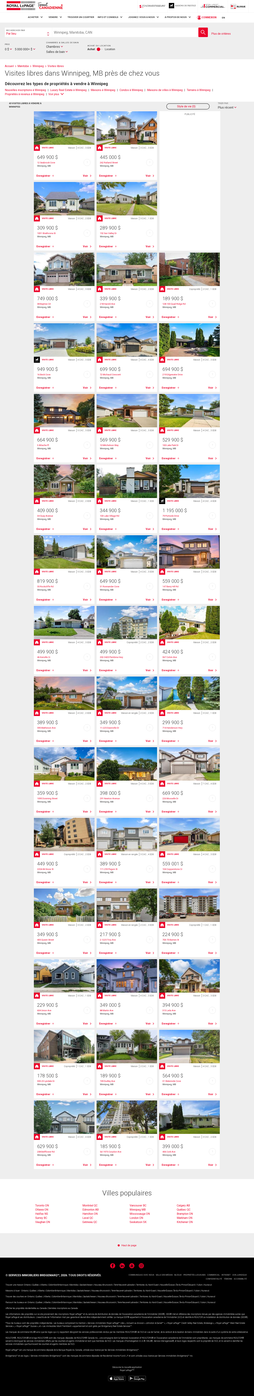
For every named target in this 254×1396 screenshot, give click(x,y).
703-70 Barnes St (170, 939)
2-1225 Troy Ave (108, 939)
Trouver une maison (14, 1285)
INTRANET (226, 1275)
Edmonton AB (90, 1209)
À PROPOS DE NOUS (176, 17)
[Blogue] (238, 6)
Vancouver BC (138, 1205)
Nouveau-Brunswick (103, 1285)
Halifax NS (41, 1213)
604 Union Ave (44, 1010)
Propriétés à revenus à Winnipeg (24, 94)
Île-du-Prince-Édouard (185, 1285)
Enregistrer (43, 175)
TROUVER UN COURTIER (81, 17)
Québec (35, 1285)
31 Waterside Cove (171, 1081)
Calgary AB (183, 1205)
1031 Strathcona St (46, 233)
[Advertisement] (190, 170)
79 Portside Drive (170, 516)
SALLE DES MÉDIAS (164, 1275)
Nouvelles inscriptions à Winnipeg (25, 90)
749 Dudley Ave (107, 1081)
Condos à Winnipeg (131, 90)
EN (223, 17)
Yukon (199, 1285)
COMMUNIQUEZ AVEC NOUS (141, 1275)
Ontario (27, 1285)
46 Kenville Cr (43, 657)
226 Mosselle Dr (170, 798)
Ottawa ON (41, 1209)
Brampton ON (185, 1213)
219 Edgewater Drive (172, 374)
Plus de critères (221, 33)
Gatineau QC (89, 1222)
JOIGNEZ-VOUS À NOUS (141, 17)
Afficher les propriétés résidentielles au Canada (26, 1308)
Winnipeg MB (138, 1209)
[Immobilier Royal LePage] (35, 6)
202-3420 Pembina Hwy (111, 657)
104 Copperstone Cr (172, 869)
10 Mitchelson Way (109, 445)
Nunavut (208, 1285)
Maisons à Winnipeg (103, 90)
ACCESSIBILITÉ (240, 1279)
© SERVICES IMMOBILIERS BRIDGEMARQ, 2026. (37, 1275)
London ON (136, 1218)
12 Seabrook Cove (46, 162)
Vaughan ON (42, 1222)
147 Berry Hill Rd (170, 586)
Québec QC (183, 1209)
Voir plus (53, 94)
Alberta (43, 1285)
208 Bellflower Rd (46, 1151)
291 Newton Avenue (110, 798)
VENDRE (53, 17)
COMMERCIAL (213, 1275)
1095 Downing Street (47, 798)
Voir (85, 175)
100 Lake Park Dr (170, 445)
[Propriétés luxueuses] (182, 6)
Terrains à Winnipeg (198, 90)
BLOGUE (178, 1275)
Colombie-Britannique (58, 1285)
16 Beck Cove (43, 374)
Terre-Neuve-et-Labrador (124, 1285)
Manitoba (73, 1285)
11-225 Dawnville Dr (109, 728)
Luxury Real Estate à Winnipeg (68, 90)
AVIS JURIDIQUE (239, 1275)
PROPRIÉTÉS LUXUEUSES (194, 1275)
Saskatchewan (86, 1285)
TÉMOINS (228, 1279)
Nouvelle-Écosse (167, 1285)
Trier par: (223, 103)
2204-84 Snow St (45, 869)
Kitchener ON (185, 1222)
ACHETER (33, 17)
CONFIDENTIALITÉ (214, 1279)
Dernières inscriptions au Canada (63, 1308)
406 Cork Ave (168, 1151)
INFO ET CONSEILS (108, 17)
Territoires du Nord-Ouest (147, 1285)
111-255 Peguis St (108, 869)
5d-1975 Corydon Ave (110, 1151)
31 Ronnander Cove (109, 586)
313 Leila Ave (169, 1010)
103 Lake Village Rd (109, 516)
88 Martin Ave (106, 1010)
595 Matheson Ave (46, 728)
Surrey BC (41, 1218)
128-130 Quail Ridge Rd (174, 304)
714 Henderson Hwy (172, 728)
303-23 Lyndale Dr (46, 1081)
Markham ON (184, 1218)
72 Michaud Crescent (110, 374)
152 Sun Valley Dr (108, 233)
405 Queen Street (45, 939)
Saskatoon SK (138, 1222)
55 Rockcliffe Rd (45, 586)
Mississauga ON (140, 1213)
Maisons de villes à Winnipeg (165, 90)
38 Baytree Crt (44, 304)
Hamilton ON (90, 1213)
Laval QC (87, 1218)
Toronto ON (42, 1205)
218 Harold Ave (107, 304)
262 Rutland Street (109, 162)
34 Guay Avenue (45, 516)
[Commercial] (213, 6)
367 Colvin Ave (169, 657)
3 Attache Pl (43, 445)
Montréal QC (89, 1205)
